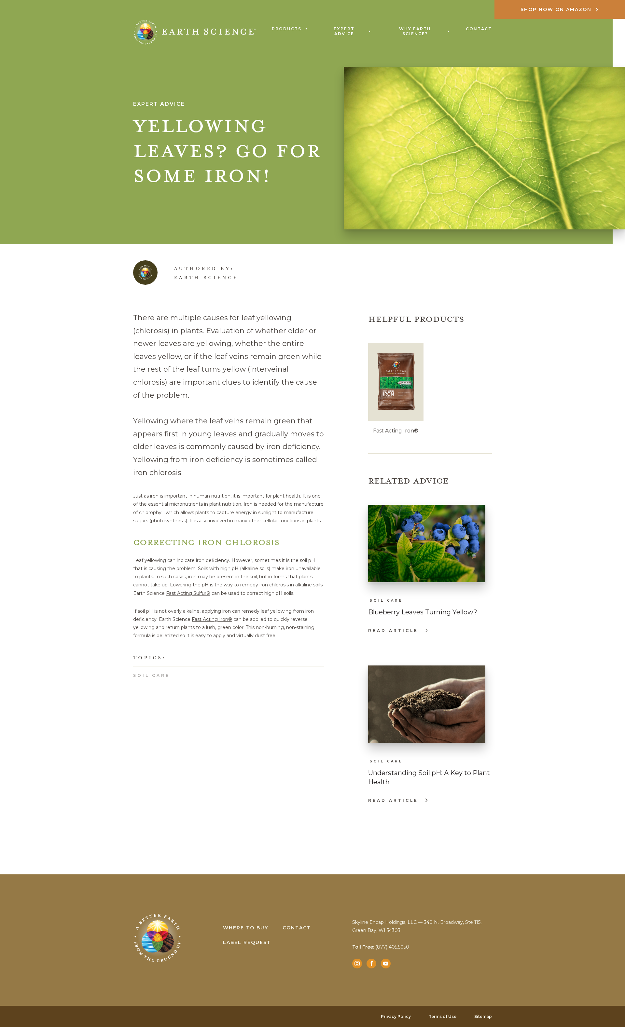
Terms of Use (442, 1016)
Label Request (247, 942)
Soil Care (151, 675)
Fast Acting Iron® (212, 619)
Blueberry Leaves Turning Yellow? (422, 612)
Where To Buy (245, 928)
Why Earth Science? (415, 31)
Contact (479, 28)
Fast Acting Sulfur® (188, 593)
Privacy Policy (396, 1016)
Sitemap (483, 1016)
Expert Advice (344, 31)
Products (286, 28)
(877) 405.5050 (380, 947)
